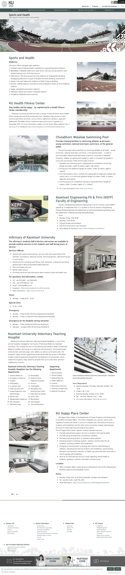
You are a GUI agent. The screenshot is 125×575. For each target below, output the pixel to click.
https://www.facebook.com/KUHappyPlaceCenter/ (91, 482)
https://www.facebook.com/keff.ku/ (91, 228)
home (10, 17)
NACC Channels (12, 549)
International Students (61, 10)
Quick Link (70, 528)
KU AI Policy (40, 526)
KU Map (69, 530)
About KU (15, 10)
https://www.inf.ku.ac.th (35, 290)
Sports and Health (35, 17)
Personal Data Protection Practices (47, 533)
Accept (118, 569)
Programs (95, 6)
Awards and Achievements (36, 10)
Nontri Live (40, 539)
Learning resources (13, 528)
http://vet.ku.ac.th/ (99, 399)
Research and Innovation (86, 10)
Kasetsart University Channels (16, 547)
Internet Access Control (44, 535)
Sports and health (12, 531)
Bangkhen (100, 526)
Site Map (69, 531)
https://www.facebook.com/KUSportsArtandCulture (46, 126)
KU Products (11, 533)
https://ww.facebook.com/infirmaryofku (35, 288)
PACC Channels (11, 551)
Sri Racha (99, 533)
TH (112, 2)
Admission (85, 6)
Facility (9, 530)
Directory (69, 526)
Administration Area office (104, 536)
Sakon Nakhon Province (104, 531)
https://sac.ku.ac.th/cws (84, 188)
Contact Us (108, 10)
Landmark (10, 526)
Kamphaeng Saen (102, 528)
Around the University (24, 17)
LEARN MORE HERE (114, 572)
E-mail (39, 537)
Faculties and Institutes (109, 6)
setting (110, 569)
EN (116, 2)
